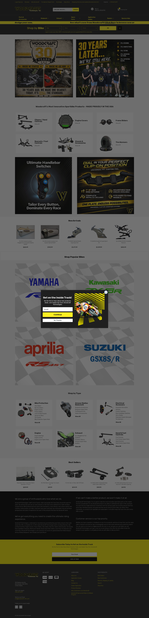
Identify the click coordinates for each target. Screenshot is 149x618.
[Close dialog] (105, 292)
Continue (58, 314)
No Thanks (58, 320)
